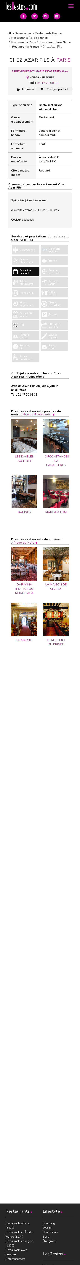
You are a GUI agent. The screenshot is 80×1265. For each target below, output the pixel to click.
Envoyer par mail (57, 89)
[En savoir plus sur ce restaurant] (24, 564)
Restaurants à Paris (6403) (17, 1225)
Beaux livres (50, 1232)
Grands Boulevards (37, 414)
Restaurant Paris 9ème (55, 42)
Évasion (47, 1228)
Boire (46, 1237)
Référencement (15, 1259)
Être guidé (49, 1241)
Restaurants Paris (23, 42)
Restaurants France (48, 33)
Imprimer (28, 89)
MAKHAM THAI (56, 512)
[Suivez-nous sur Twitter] (34, 16)
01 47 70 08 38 (47, 83)
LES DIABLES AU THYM (24, 459)
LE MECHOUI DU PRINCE (56, 642)
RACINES (24, 512)
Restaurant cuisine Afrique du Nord (51, 107)
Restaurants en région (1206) (19, 1243)
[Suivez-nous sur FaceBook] (23, 16)
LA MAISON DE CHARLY (56, 586)
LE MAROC (24, 640)
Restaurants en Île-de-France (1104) (20, 1234)
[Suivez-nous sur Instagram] (45, 16)
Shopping (49, 1223)
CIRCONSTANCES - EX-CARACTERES (56, 461)
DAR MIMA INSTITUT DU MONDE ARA (24, 588)
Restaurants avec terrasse (16, 1252)
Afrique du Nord (23, 543)
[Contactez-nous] (57, 16)
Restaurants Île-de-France (29, 38)
